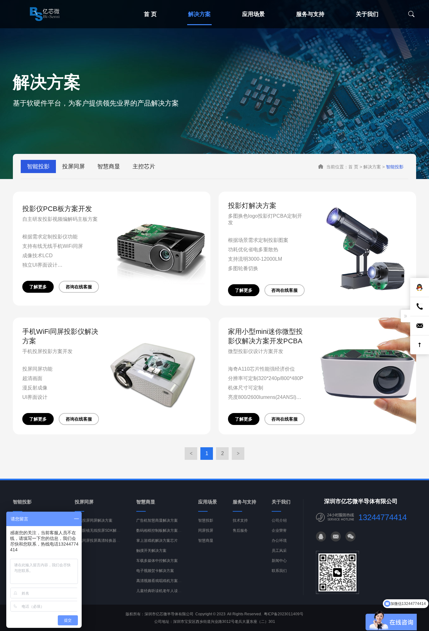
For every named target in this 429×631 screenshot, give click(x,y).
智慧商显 (108, 166)
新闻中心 (279, 560)
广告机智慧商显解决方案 (157, 520)
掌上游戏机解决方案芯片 (157, 540)
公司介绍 (279, 520)
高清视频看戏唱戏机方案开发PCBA (166, 581)
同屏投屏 (205, 530)
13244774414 (382, 517)
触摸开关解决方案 (151, 550)
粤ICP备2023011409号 (283, 614)
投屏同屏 (73, 166)
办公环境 (279, 540)
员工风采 (279, 550)
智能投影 (38, 166)
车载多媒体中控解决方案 (157, 560)
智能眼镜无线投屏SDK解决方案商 (103, 530)
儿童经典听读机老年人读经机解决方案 (168, 591)
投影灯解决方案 (252, 205)
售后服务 (240, 530)
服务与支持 (310, 14)
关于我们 (367, 14)
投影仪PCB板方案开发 (57, 209)
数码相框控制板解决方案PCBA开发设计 (169, 530)
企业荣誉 (279, 530)
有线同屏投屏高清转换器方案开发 (103, 540)
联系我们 (279, 570)
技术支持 (240, 520)
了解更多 (38, 286)
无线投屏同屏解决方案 (93, 520)
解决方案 (199, 14)
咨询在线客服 (79, 286)
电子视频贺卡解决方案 (155, 570)
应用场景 (253, 14)
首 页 (150, 14)
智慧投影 (205, 520)
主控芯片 (144, 166)
